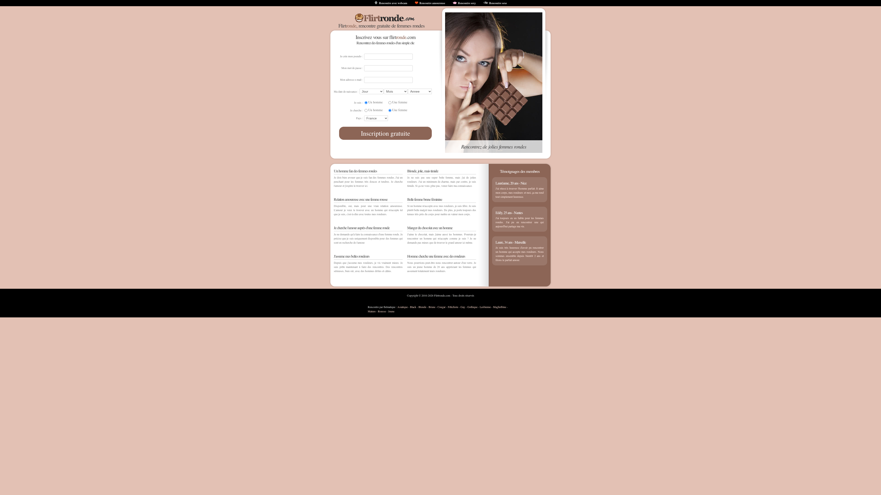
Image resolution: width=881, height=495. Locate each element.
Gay (462, 307)
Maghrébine (499, 307)
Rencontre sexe (498, 3)
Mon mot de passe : (352, 68)
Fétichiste (453, 307)
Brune (432, 307)
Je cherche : (356, 110)
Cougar (442, 307)
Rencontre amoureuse (432, 3)
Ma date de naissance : (346, 91)
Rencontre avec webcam (393, 3)
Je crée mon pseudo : (351, 56)
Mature (372, 311)
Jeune (391, 311)
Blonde (422, 307)
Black (413, 307)
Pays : (359, 118)
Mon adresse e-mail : (351, 79)
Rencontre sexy (467, 3)
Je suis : (358, 102)
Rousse (382, 311)
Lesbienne (485, 307)
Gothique (472, 307)
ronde (351, 25)
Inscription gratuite (385, 133)
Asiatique (402, 307)
